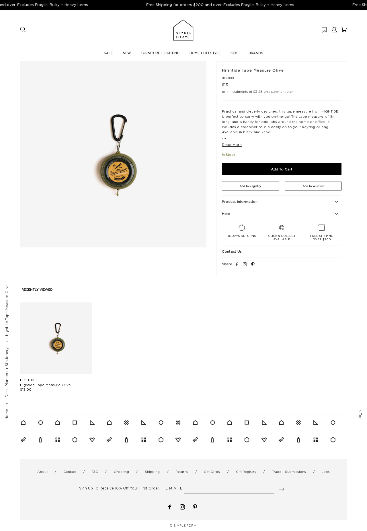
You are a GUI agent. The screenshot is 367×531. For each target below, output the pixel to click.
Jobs (326, 472)
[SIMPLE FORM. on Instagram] (244, 264)
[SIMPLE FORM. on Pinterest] (195, 506)
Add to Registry (250, 186)
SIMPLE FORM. (185, 526)
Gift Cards (212, 472)
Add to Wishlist (313, 186)
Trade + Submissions (289, 472)
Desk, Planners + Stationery (7, 372)
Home (7, 414)
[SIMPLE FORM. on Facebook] (169, 506)
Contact (69, 472)
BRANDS (256, 53)
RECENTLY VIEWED (37, 289)
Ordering (121, 472)
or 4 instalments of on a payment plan (257, 92)
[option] (113, 154)
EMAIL (174, 488)
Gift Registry (246, 472)
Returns (181, 472)
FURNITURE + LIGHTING (160, 53)
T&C (95, 472)
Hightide (228, 78)
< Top (360, 415)
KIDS (235, 53)
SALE (108, 53)
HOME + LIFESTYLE (205, 53)
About (42, 472)
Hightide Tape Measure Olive (45, 385)
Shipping (152, 472)
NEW (127, 53)
